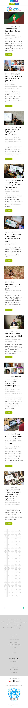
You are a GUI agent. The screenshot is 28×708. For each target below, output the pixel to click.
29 (19, 544)
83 (16, 575)
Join (14, 650)
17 (12, 539)
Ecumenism (12, 504)
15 (5, 539)
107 (12, 590)
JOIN (17, 4)
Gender (20, 37)
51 (9, 558)
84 (19, 575)
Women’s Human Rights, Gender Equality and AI (14, 628)
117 (12, 595)
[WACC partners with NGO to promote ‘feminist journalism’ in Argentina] (14, 65)
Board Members (14, 661)
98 (16, 584)
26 (9, 544)
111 (9, 592)
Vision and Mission (14, 639)
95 (5, 584)
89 (19, 578)
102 (12, 587)
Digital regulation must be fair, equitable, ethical (13, 333)
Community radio (9, 393)
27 (12, 544)
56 (9, 561)
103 (16, 587)
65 (5, 567)
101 (9, 587)
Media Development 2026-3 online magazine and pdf (14, 622)
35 (5, 550)
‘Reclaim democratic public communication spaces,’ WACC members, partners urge (13, 382)
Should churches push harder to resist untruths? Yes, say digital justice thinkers (13, 438)
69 (19, 567)
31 (9, 547)
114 (20, 592)
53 (16, 558)
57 (12, 561)
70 (5, 570)
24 (19, 541)
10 (5, 536)
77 (12, 573)
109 (20, 590)
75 (5, 573)
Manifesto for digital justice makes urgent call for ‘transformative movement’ (14, 184)
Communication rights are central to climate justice (13, 286)
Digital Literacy (13, 139)
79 (19, 573)
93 (16, 581)
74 (19, 570)
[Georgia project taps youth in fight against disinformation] (14, 118)
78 (16, 573)
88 (16, 578)
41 (9, 553)
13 (16, 536)
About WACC (14, 637)
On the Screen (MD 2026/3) (14, 625)
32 (12, 547)
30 (5, 547)
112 (12, 592)
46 (9, 556)
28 (16, 544)
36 (9, 550)
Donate (14, 652)
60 (5, 564)
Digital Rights (18, 393)
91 (9, 581)
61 (9, 564)
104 (20, 587)
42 (12, 553)
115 (5, 595)
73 (16, 570)
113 (16, 592)
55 (5, 561)
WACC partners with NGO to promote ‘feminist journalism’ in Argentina (13, 78)
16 (9, 539)
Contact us (14, 672)
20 (5, 541)
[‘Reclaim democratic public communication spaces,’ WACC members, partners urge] (14, 368)
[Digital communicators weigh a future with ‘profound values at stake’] (14, 222)
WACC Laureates (14, 669)
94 (19, 581)
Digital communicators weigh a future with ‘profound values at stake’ (13, 236)
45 (5, 556)
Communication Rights (11, 37)
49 (19, 556)
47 (12, 556)
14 (19, 536)
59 (19, 561)
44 (19, 553)
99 (19, 584)
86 (9, 578)
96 (9, 584)
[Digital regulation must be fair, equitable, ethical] (14, 322)
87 (12, 578)
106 (9, 590)
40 (5, 553)
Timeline (14, 647)
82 (12, 575)
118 (16, 595)
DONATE (12, 4)
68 (16, 567)
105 (5, 590)
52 (12, 558)
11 (9, 536)
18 (16, 539)
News (6, 38)
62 (12, 564)
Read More (8, 54)
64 (19, 564)
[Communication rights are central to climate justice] (14, 272)
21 (9, 541)
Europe (11, 141)
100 (5, 587)
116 (9, 595)
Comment (18, 290)
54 (19, 558)
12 (12, 536)
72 (12, 570)
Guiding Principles (14, 642)
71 (9, 570)
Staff (14, 664)
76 (9, 573)
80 (5, 575)
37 (12, 550)
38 (16, 550)
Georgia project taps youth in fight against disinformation (13, 130)
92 (12, 581)
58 (16, 561)
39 (19, 550)
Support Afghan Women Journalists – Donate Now (13, 29)
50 (5, 558)
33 (16, 547)
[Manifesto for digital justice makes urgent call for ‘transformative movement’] (14, 171)
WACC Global (17, 705)
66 (9, 567)
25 (5, 544)
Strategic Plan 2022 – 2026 (14, 645)
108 (16, 590)
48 (16, 556)
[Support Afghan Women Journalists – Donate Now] (14, 18)
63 (16, 564)
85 (5, 578)
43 (16, 553)
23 (16, 541)
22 (12, 541)
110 (5, 592)
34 (19, 547)
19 (19, 539)
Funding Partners (14, 667)
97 (12, 584)
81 (9, 575)
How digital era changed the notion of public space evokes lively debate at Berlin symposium (12, 493)
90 (5, 581)
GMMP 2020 (8, 88)
